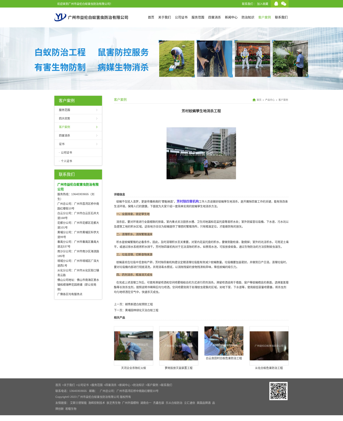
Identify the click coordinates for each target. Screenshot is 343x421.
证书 (62, 144)
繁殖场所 (191, 226)
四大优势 (64, 118)
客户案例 (264, 17)
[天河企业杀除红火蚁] (133, 362)
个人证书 (66, 161)
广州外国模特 (130, 402)
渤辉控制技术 (96, 402)
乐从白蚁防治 (174, 402)
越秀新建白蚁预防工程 (139, 304)
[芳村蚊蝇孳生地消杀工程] (201, 185)
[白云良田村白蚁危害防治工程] (223, 352)
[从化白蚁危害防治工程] (269, 362)
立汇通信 (189, 402)
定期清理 (185, 262)
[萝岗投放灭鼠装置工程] (178, 362)
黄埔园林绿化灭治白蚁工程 (141, 310)
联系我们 (247, 3)
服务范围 (198, 17)
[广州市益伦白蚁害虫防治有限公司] (91, 25)
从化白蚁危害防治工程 (269, 367)
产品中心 (270, 100)
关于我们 (164, 17)
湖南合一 (145, 402)
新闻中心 (231, 17)
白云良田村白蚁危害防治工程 (224, 358)
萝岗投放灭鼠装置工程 (179, 367)
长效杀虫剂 (126, 287)
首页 (151, 17)
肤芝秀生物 (113, 402)
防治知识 (248, 17)
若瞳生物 (70, 408)
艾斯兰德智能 (78, 402)
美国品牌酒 (204, 402)
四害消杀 (214, 17)
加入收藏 (262, 3)
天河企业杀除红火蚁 (133, 367)
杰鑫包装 (158, 402)
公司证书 (181, 17)
